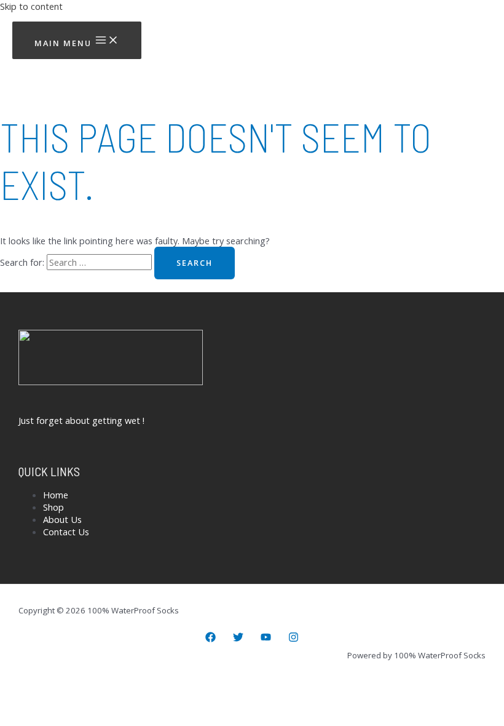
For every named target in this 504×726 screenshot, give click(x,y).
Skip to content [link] (31, 6)
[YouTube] (266, 638)
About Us (62, 519)
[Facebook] (210, 638)
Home (55, 495)
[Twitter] (238, 638)
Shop (53, 507)
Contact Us (66, 531)
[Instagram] (293, 638)
